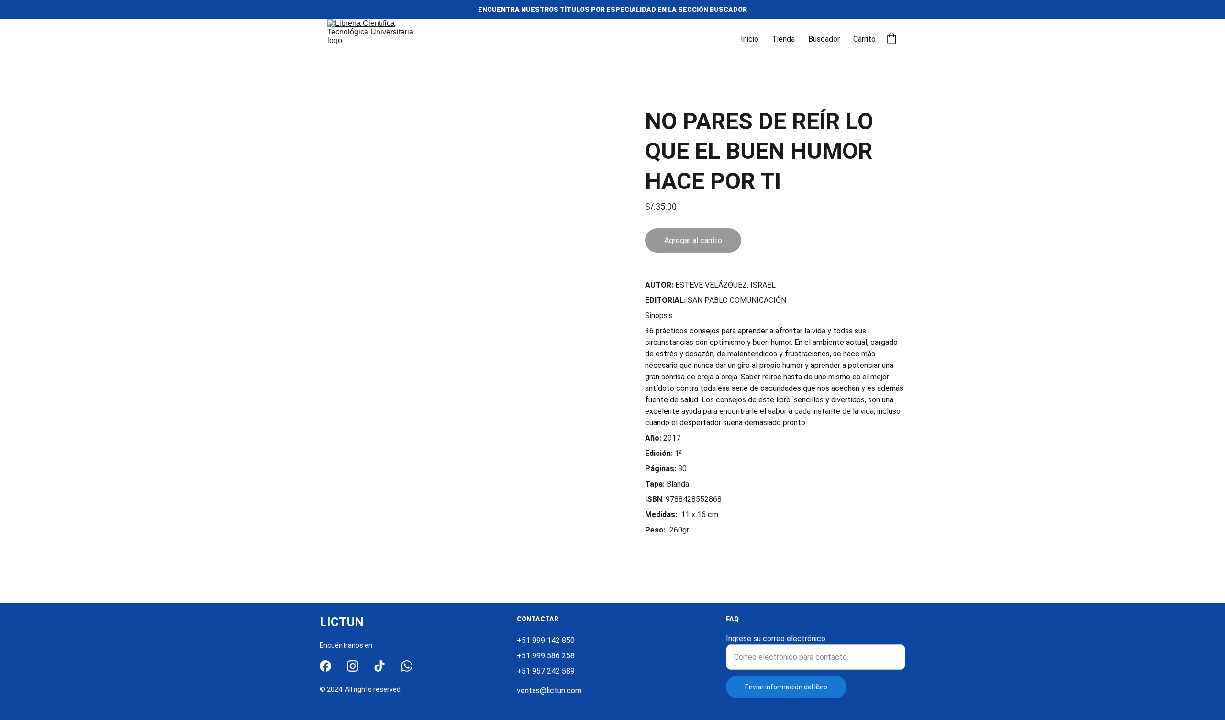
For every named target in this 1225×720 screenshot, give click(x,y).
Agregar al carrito (693, 240)
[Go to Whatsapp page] (406, 666)
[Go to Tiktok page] (379, 666)
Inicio (749, 39)
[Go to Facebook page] (325, 666)
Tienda (783, 39)
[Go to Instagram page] (352, 666)
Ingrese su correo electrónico (775, 638)
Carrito (864, 39)
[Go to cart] (891, 39)
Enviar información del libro (786, 687)
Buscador (824, 39)
